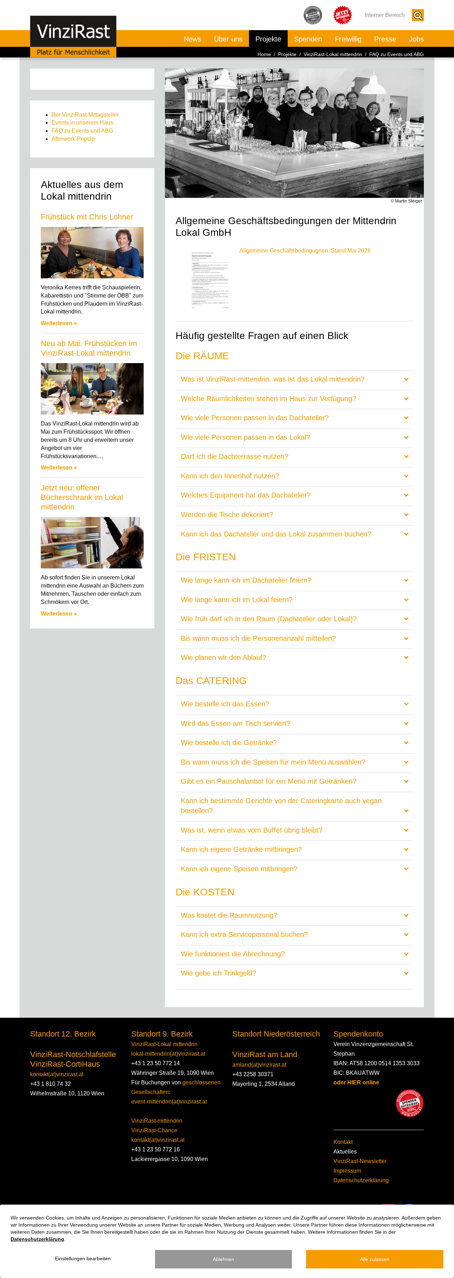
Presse (385, 39)
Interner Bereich (385, 15)
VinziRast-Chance (154, 1130)
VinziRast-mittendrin (156, 1121)
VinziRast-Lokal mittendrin (333, 54)
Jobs (416, 39)
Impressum (347, 1171)
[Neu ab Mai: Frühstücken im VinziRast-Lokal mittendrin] (92, 389)
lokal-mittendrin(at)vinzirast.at (168, 1054)
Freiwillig (348, 39)
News (192, 39)
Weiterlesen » (59, 323)
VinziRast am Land (264, 1054)
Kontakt (343, 1142)
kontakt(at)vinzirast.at (56, 1074)
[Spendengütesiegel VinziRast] (409, 1103)
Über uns (228, 39)
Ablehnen (223, 1259)
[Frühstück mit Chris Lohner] (92, 252)
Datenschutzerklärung (361, 1180)
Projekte (268, 39)
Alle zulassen (374, 1259)
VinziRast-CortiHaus (65, 1064)
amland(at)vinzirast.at (259, 1065)
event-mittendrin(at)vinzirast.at (169, 1102)
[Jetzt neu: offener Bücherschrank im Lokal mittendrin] (92, 542)
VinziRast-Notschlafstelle (73, 1054)
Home (264, 54)
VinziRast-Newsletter (360, 1161)
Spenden (308, 39)
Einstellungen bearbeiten (83, 1258)
